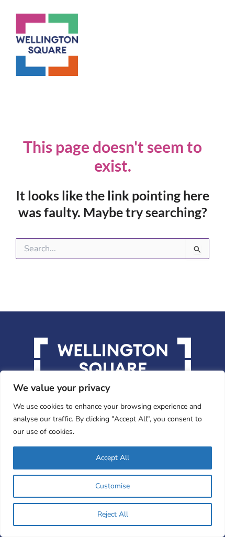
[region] (112, 454)
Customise (112, 486)
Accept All (112, 458)
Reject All (112, 514)
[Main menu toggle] (207, 44)
